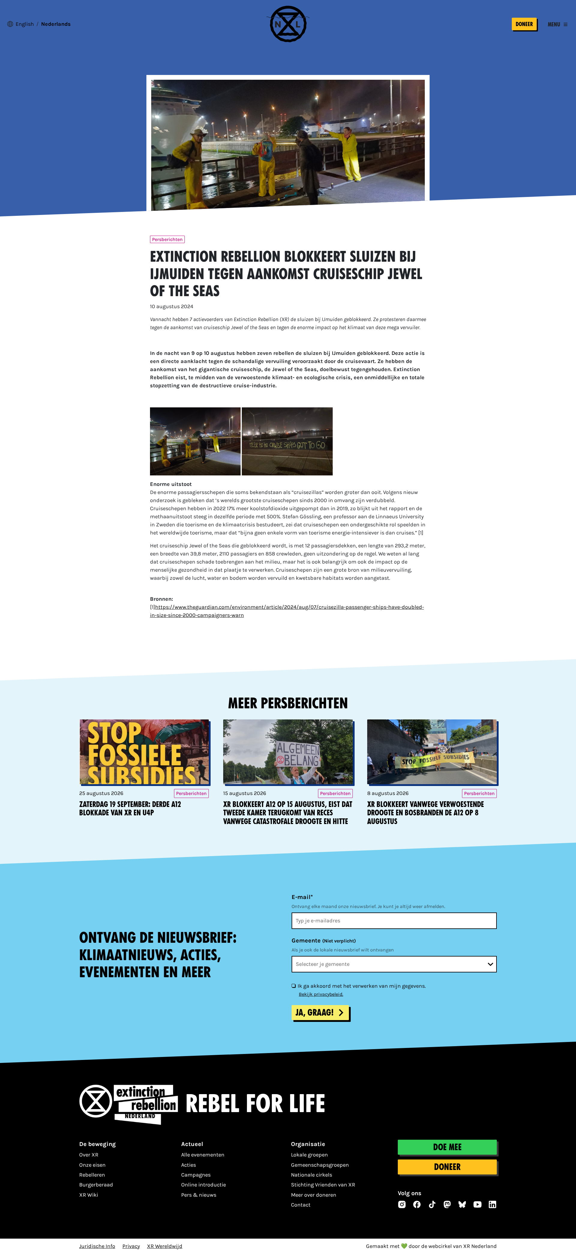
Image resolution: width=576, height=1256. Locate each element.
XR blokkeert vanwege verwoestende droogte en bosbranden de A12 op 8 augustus (425, 813)
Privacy (131, 1246)
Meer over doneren (313, 1195)
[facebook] (417, 1204)
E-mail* (302, 897)
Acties (188, 1165)
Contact (300, 1204)
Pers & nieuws (198, 1195)
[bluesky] (462, 1204)
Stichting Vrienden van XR (323, 1184)
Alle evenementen (202, 1154)
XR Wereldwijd (164, 1246)
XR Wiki (88, 1195)
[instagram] (402, 1204)
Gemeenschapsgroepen (320, 1165)
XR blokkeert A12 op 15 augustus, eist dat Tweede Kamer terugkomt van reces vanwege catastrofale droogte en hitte (287, 813)
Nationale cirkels (311, 1174)
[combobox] (394, 964)
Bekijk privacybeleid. (321, 994)
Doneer (524, 24)
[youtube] (477, 1204)
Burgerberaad (96, 1184)
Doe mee (447, 1147)
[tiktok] (432, 1204)
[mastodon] (447, 1204)
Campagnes (196, 1174)
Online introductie (203, 1184)
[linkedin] (492, 1204)
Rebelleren (92, 1174)
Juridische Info (97, 1246)
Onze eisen (92, 1165)
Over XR (88, 1154)
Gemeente (324, 940)
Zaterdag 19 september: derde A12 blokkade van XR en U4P (130, 808)
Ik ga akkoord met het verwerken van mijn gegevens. (362, 986)
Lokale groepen (309, 1154)
